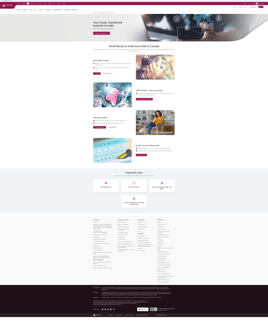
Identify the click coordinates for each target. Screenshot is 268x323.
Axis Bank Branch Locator (99, 241)
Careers (159, 222)
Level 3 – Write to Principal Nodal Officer (102, 267)
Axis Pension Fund (136, 297)
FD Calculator (130, 292)
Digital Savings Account (113, 287)
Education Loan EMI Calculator (108, 294)
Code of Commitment (129, 314)
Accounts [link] (19, 9)
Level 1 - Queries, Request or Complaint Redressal (102, 262)
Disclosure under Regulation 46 (125, 241)
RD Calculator (136, 292)
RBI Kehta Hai (161, 241)
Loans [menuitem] (35, 9)
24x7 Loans (111, 288)
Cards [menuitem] (30, 9)
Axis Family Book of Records (164, 288)
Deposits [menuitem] (25, 9)
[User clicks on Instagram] (114, 309)
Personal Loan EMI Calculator (108, 293)
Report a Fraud (143, 309)
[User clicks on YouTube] (108, 309)
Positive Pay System (162, 271)
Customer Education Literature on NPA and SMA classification (145, 245)
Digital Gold (133, 288)
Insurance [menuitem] (41, 9)
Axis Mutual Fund (114, 297)
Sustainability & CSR (162, 224)
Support (235, 6)
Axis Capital (148, 297)
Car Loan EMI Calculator (134, 294)
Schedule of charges (141, 154)
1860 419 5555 (108, 225)
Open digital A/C (253, 6)
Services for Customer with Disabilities (164, 231)
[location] (252, 3)
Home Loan (166, 287)
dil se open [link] (64, 3)
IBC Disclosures (161, 269)
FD (140, 287)
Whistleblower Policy (98, 248)
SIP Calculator (154, 294)
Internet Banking (155, 288)
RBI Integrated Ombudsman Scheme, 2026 (166, 248)
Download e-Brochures (143, 240)
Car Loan (161, 287)
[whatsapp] (254, 3)
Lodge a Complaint (243, 6)
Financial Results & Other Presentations (123, 229)
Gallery (139, 231)
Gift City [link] (58, 3)
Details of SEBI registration (164, 279)
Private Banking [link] (33, 3)
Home (94, 12)
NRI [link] (28, 3)
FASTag (143, 288)
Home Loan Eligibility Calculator (164, 293)
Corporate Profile (142, 222)
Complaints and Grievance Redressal (101, 243)
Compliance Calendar (123, 234)
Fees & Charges (141, 250)
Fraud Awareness (161, 228)
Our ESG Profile (161, 226)
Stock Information (122, 222)
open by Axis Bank (148, 288)
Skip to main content (6, 0)
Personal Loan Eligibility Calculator (121, 293)
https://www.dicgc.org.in (162, 310)
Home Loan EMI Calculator (152, 293)
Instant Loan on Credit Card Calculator (164, 292)
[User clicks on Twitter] (105, 309)
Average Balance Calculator (107, 292)
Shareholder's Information (124, 226)
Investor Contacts (122, 239)
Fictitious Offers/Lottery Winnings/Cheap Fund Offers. (109, 304)
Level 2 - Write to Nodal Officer (100, 265)
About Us (245, 3)
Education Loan (105, 288)
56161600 (101, 257)
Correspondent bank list (99, 127)
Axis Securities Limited (122, 297)
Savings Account (105, 287)
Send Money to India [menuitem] (57, 9)
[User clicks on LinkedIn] (111, 309)
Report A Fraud (96, 245)
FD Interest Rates (144, 287)
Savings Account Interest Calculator (120, 292)
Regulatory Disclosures (123, 224)
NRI (98, 12)
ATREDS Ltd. (153, 297)
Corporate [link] (50, 3)
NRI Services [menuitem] (74, 9)
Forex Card (104, 290)
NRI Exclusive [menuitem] (68, 9)
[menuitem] (32, 10)
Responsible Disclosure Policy (142, 314)
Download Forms (141, 235)
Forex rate (97, 73)
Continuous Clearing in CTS (164, 273)
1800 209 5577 (108, 224)
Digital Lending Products (163, 236)
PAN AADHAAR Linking (163, 251)
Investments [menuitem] (48, 9)
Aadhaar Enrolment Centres (164, 253)
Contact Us (95, 222)
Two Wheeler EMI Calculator (145, 294)
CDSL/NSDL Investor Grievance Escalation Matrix (102, 253)
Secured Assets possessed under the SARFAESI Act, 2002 (166, 277)
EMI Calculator (142, 292)
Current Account (131, 287)
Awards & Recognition (143, 226)
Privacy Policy (119, 314)
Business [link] (23, 3)
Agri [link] (54, 3)
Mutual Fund (138, 288)
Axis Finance (129, 297)
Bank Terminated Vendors (163, 262)
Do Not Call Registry (97, 250)
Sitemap (159, 239)
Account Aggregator (162, 258)
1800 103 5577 (96, 225)
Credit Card (151, 287)
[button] (249, 3)
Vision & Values (141, 224)
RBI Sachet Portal (161, 243)
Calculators (95, 292)
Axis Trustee (142, 297)
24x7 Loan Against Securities (119, 288)
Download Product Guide (143, 238)
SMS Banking (96, 236)
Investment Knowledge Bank (144, 242)
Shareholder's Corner (123, 220)
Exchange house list (112, 127)
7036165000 (104, 232)
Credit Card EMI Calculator (151, 292)
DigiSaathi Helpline (162, 234)
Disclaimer (111, 314)
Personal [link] (18, 3)
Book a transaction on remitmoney (144, 99)
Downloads (140, 233)
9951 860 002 (107, 257)
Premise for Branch (162, 256)
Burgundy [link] (40, 3)
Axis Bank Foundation (106, 297)
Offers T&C (140, 248)
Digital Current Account (123, 287)
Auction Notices (161, 260)
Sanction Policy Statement (163, 267)
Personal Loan (156, 287)
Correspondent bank (107, 73)
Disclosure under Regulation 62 (125, 243)
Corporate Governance (123, 232)
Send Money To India (104, 12)
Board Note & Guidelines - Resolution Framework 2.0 (126, 250)
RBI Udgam (160, 245)
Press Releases (141, 229)
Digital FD (137, 287)
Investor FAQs (121, 237)
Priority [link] (44, 3)
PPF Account (127, 288)
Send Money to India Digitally (101, 33)
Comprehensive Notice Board (164, 265)
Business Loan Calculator (141, 293)
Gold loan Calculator (132, 293)
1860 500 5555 (96, 227)
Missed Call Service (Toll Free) (100, 234)
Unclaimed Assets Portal (163, 282)
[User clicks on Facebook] (102, 309)
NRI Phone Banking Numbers (99, 239)
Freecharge (158, 297)
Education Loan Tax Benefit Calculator (122, 294)
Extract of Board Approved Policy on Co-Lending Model (126, 246)
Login (260, 6)
